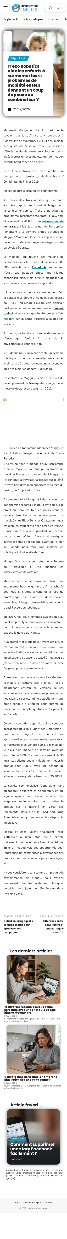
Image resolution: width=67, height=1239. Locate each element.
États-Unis (39, 267)
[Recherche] (50, 8)
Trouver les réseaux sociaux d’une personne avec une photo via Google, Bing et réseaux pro (30, 1009)
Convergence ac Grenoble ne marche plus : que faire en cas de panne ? (30, 1078)
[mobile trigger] (6, 8)
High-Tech (18, 58)
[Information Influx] (24, 8)
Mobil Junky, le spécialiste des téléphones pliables (34, 1171)
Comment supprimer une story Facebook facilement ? (32, 1149)
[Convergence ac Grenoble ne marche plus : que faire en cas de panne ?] (33, 1049)
